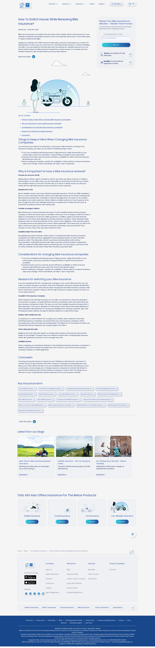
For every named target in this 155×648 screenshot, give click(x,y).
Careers (48, 588)
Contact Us (50, 583)
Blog (25, 551)
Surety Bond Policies (74, 583)
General (121, 620)
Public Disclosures (52, 574)
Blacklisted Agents (76, 623)
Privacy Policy (90, 620)
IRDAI (60, 620)
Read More (23, 474)
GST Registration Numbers (73, 620)
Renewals (91, 570)
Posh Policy (88, 623)
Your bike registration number (113, 34)
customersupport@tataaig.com (122, 642)
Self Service (92, 579)
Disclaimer (29, 620)
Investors (49, 579)
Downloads (51, 620)
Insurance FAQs (72, 574)
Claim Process (93, 574)
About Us (49, 570)
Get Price (116, 45)
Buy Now (32, 522)
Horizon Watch (72, 588)
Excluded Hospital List (74, 592)
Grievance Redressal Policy (106, 620)
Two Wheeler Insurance (38, 551)
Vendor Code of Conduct (76, 579)
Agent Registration (52, 592)
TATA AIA (112, 570)
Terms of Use (40, 620)
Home (19, 551)
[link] (35, 457)
